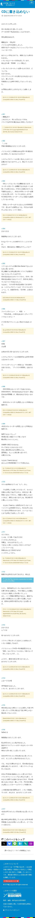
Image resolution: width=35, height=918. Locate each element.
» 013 (3, 625)
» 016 (3, 730)
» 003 (3, 181)
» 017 (3, 809)
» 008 (3, 386)
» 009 (3, 424)
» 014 (3, 678)
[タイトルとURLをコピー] (25, 844)
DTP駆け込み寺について (10, 881)
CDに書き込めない (15, 12)
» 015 (3, 705)
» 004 (3, 229)
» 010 (3, 482)
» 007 (3, 341)
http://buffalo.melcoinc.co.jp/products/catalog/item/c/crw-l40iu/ (17, 580)
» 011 (3, 532)
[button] (4, 844)
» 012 (3, 572)
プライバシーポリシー (12, 910)
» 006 (3, 309)
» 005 (3, 263)
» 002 (3, 141)
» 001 (3, 114)
